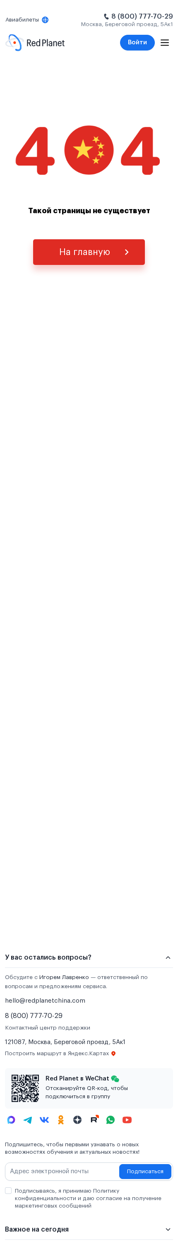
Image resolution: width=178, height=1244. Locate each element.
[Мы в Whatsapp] (110, 1120)
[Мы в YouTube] (127, 1120)
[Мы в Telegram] (28, 1120)
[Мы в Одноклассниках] (61, 1120)
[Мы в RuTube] (94, 1120)
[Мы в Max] (11, 1120)
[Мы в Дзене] (77, 1120)
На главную (84, 252)
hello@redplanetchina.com (45, 1001)
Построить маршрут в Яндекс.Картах (57, 1053)
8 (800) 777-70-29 (142, 16)
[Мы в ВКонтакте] (44, 1120)
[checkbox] (8, 1190)
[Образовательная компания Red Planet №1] (35, 42)
